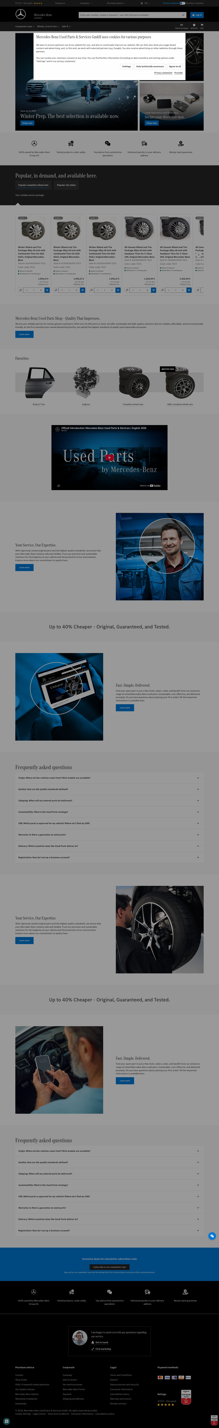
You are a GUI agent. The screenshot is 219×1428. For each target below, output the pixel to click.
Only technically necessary (150, 66)
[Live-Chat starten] (212, 1236)
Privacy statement (163, 72)
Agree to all (175, 66)
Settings (126, 66)
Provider (178, 72)
